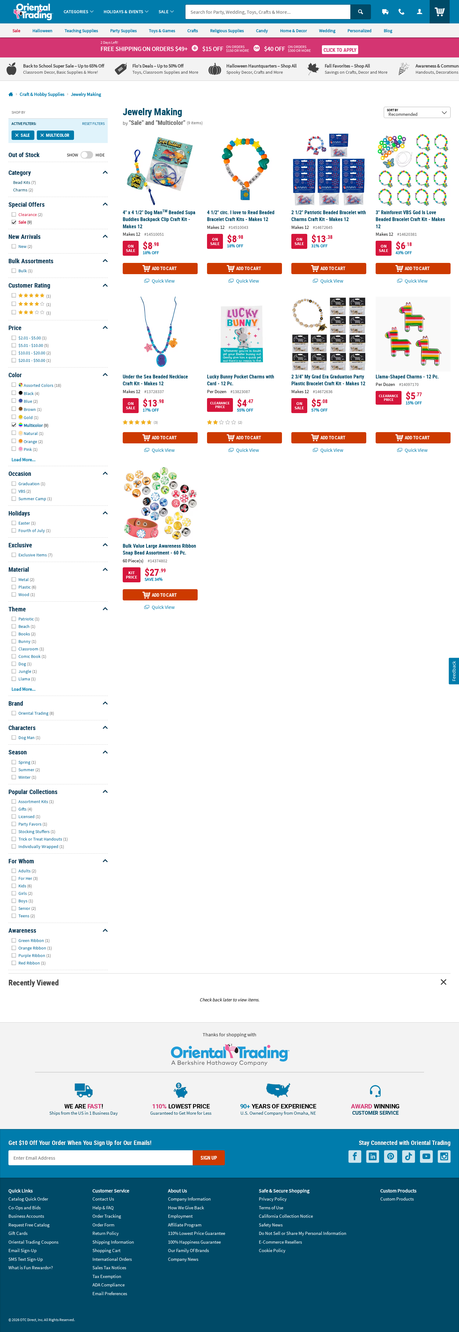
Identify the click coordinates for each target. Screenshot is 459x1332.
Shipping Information (113, 1242)
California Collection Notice (286, 1216)
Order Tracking (106, 1216)
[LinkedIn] (372, 1156)
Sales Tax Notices (109, 1267)
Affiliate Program (184, 1225)
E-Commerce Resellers (280, 1242)
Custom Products (397, 1199)
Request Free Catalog (29, 1225)
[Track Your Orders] (385, 11)
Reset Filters (93, 124)
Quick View (163, 281)
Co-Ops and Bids (24, 1208)
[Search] (360, 11)
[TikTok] (408, 1156)
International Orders (112, 1259)
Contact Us (103, 1199)
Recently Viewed (33, 982)
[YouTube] (426, 1156)
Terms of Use (271, 1208)
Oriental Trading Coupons (33, 1242)
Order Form (103, 1225)
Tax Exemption (106, 1276)
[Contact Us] (401, 11)
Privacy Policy (273, 1199)
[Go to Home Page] (10, 94)
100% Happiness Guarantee (194, 1242)
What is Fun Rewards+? (30, 1267)
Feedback (454, 671)
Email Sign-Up (22, 1250)
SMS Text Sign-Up (25, 1259)
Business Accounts (26, 1216)
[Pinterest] (390, 1156)
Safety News (271, 1225)
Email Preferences (109, 1293)
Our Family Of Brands (188, 1250)
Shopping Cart (106, 1250)
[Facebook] (354, 1156)
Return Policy (105, 1233)
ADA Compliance (108, 1285)
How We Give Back (186, 1208)
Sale (25, 135)
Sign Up (208, 1157)
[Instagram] (444, 1156)
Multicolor (57, 135)
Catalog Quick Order (28, 1199)
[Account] (420, 11)
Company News (183, 1259)
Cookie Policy (272, 1250)
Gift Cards (17, 1233)
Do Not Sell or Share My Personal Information (302, 1233)
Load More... (24, 459)
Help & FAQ (103, 1208)
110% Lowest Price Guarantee (196, 1233)
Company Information (189, 1199)
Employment (180, 1216)
